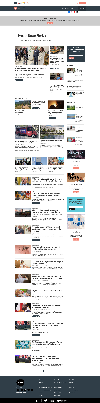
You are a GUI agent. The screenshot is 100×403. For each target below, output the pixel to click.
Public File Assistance (58, 387)
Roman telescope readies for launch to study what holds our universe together (79, 130)
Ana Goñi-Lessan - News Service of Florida (38, 309)
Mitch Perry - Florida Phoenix (36, 265)
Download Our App (72, 382)
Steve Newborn (34, 329)
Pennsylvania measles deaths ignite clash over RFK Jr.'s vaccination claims (39, 102)
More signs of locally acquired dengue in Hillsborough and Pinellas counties (46, 248)
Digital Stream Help (57, 392)
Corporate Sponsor (72, 379)
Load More (39, 371)
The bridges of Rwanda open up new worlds (22, 111)
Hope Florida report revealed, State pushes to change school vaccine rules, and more (79, 142)
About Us (40, 379)
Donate (83, 3)
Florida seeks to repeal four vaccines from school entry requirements (46, 306)
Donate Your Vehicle (58, 395)
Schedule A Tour (72, 392)
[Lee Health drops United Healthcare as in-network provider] (52, 132)
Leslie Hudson (34, 294)
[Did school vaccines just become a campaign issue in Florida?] (23, 264)
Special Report (76, 162)
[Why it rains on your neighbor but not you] (71, 108)
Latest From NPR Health (21, 98)
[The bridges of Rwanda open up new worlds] (23, 104)
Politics (33, 191)
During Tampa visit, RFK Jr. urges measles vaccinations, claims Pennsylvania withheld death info (47, 229)
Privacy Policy (71, 387)
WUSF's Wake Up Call (50, 18)
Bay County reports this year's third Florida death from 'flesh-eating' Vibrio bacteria (47, 343)
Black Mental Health (76, 185)
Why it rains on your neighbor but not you (79, 109)
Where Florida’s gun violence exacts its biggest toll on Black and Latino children (46, 211)
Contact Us (41, 382)
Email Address (72, 205)
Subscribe (50, 23)
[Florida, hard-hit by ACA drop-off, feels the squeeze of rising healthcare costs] (56, 161)
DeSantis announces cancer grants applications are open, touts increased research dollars (45, 359)
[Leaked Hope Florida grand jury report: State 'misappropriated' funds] (23, 161)
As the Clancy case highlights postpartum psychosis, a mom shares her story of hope (47, 277)
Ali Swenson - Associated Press (37, 182)
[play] (15, 8)
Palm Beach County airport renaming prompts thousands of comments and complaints (79, 119)
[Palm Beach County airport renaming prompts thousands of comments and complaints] (71, 116)
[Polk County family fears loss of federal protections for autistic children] (57, 76)
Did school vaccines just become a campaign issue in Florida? (47, 263)
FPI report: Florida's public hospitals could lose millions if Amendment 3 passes (39, 168)
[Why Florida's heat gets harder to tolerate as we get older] (23, 293)
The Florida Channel (57, 379)
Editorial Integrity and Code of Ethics (45, 387)
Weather (33, 289)
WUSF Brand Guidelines (73, 390)
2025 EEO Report (57, 390)
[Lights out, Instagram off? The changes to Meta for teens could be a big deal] (56, 104)
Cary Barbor (42, 143)
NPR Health (70, 65)
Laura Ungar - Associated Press (37, 280)
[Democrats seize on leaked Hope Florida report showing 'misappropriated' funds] (23, 195)
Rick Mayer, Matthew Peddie (54, 64)
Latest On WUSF (71, 102)
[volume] (19, 8)
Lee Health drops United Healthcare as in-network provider (51, 141)
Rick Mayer (34, 251)
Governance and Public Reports (60, 382)
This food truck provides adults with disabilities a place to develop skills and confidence (57, 60)
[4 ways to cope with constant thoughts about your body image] (71, 94)
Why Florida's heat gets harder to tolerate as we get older (47, 292)
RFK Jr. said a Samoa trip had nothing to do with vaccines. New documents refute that (47, 180)
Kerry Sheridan (17, 72)
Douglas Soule (34, 197)
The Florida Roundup (78, 137)
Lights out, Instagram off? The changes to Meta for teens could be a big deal (56, 112)
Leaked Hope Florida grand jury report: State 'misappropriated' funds (22, 168)
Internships (41, 395)
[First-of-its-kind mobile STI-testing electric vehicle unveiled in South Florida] (27, 132)
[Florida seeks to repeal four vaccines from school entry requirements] (23, 307)
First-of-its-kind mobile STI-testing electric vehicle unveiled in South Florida (26, 142)
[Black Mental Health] (76, 177)
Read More (76, 168)
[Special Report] (76, 154)
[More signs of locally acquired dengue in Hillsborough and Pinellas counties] (23, 249)
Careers (40, 392)
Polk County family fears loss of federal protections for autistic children (57, 86)
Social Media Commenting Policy (45, 390)
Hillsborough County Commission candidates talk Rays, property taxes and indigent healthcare (47, 325)
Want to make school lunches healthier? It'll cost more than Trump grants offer (30, 69)
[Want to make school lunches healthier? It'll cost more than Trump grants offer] (32, 55)
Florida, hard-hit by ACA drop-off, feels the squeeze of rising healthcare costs (56, 168)
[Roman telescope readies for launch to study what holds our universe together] (71, 128)
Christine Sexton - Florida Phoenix (37, 362)
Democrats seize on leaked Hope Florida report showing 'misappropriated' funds (46, 194)
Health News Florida (18, 66)
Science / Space (78, 126)
